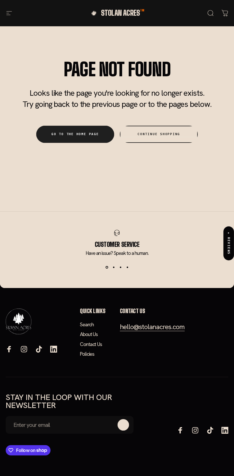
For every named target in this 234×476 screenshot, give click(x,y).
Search (87, 324)
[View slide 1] (106, 267)
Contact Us (91, 344)
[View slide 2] (113, 267)
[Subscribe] (123, 425)
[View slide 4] (127, 267)
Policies (87, 354)
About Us (89, 334)
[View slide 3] (120, 267)
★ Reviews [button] (229, 243)
